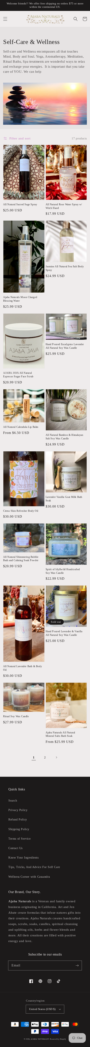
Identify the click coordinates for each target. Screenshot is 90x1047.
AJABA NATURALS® (40, 1039)
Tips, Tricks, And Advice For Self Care (34, 867)
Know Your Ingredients (23, 857)
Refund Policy (17, 819)
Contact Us (15, 848)
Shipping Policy (18, 829)
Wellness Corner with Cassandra (29, 876)
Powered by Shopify (58, 1039)
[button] (5, 19)
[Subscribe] (77, 965)
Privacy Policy (17, 810)
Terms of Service (19, 838)
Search (12, 800)
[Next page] (56, 757)
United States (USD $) (42, 1009)
